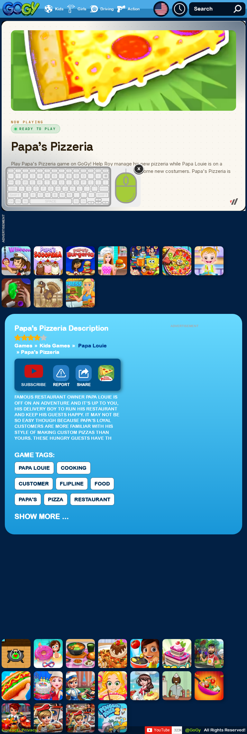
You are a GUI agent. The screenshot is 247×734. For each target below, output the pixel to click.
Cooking (74, 468)
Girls (82, 9)
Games (23, 345)
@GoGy (193, 730)
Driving (107, 9)
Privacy (29, 730)
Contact (10, 730)
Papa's (28, 499)
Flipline (72, 483)
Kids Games (55, 345)
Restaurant (92, 499)
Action (134, 9)
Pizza (55, 499)
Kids (59, 9)
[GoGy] (21, 9)
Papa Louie (92, 345)
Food (102, 483)
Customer (34, 483)
